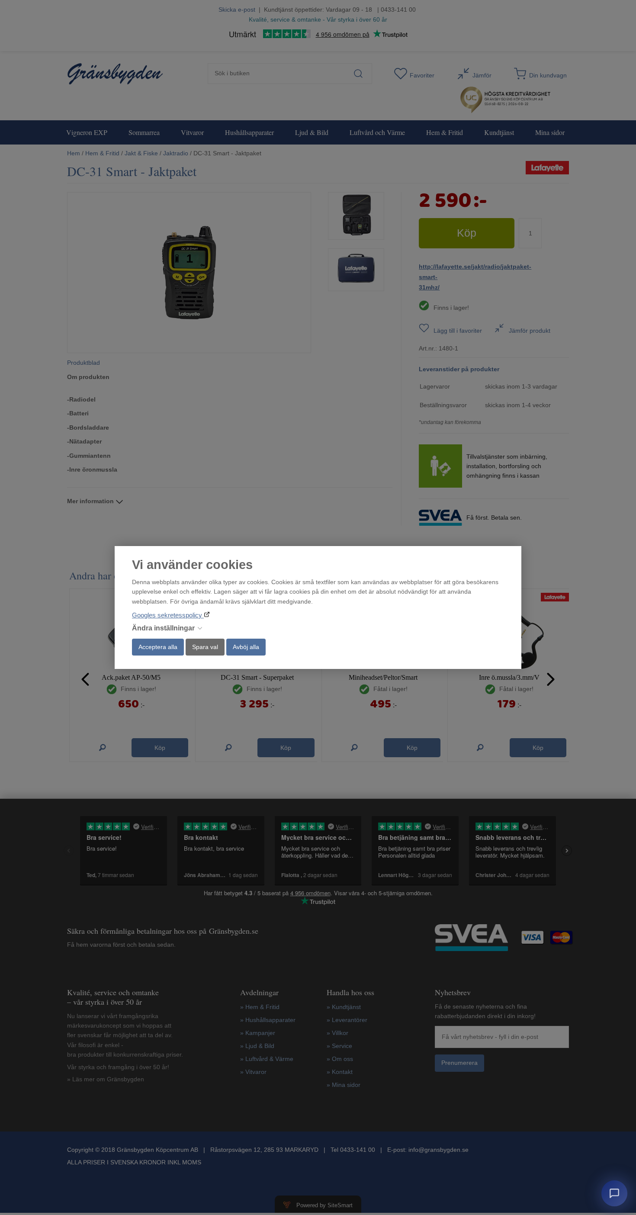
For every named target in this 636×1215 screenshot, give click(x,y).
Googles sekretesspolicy (168, 615)
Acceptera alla (157, 646)
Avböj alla (246, 646)
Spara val (205, 646)
